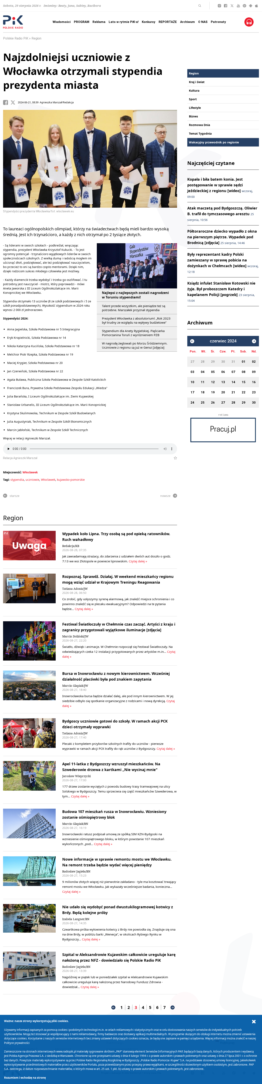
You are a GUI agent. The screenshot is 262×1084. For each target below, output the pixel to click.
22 (243, 392)
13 (223, 382)
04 (202, 372)
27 (192, 362)
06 (223, 372)
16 (254, 382)
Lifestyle (195, 108)
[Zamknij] (254, 1021)
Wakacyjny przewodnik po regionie (214, 142)
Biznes (193, 116)
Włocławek (30, 472)
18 (202, 392)
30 (223, 362)
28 (202, 362)
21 (233, 392)
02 (254, 362)
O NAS (203, 22)
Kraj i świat (196, 82)
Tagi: (6, 480)
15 (243, 382)
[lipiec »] (254, 341)
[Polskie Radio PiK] (13, 22)
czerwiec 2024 (223, 341)
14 (233, 382)
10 (192, 382)
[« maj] (192, 341)
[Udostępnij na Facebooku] (6, 102)
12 (213, 382)
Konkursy (148, 22)
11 (202, 382)
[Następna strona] (173, 1007)
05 (213, 372)
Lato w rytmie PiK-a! (124, 22)
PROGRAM (81, 22)
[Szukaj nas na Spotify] (244, 5)
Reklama (99, 22)
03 (192, 372)
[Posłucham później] (173, 458)
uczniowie (32, 480)
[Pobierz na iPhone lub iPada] (256, 5)
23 (254, 392)
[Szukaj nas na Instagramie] (219, 5)
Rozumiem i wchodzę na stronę (25, 1077)
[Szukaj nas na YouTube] (238, 5)
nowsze (165, 496)
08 (243, 372)
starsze (14, 496)
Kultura (194, 90)
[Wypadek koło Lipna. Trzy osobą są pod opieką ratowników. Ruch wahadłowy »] (29, 547)
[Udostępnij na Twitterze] (14, 102)
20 (223, 392)
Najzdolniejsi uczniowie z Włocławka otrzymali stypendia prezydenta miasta (83, 71)
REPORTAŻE (168, 22)
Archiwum (187, 22)
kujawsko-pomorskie (71, 480)
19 (213, 392)
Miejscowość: (12, 472)
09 (254, 372)
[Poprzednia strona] (113, 1007)
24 (192, 402)
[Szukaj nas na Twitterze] (232, 5)
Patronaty (218, 22)
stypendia (17, 480)
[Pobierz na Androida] (250, 5)
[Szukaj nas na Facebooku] (225, 5)
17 (192, 392)
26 (213, 402)
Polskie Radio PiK (15, 38)
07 (233, 372)
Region (36, 38)
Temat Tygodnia (200, 133)
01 (243, 362)
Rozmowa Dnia (199, 125)
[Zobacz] (223, 430)
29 (213, 362)
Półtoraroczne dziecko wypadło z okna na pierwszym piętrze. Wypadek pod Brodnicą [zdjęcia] (222, 237)
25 (202, 402)
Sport (193, 99)
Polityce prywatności (16, 1043)
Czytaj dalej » (137, 561)
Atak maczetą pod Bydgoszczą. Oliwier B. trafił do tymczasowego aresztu (222, 214)
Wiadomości (62, 22)
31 (233, 362)
